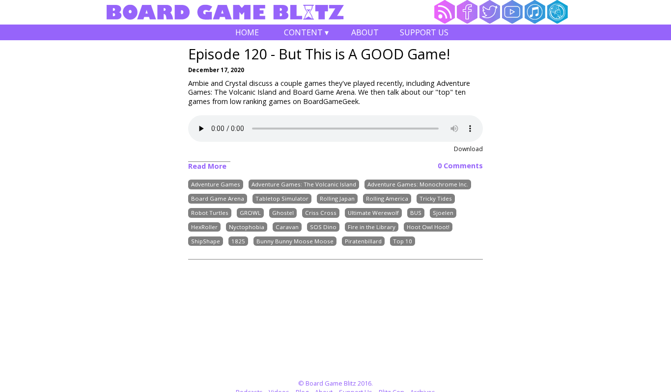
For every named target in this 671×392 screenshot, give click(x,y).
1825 (238, 241)
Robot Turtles (209, 212)
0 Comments (460, 165)
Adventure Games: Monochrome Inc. (417, 184)
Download (468, 149)
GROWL (250, 212)
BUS (415, 212)
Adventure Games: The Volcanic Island (304, 184)
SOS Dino (323, 227)
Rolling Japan (337, 198)
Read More (207, 166)
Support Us (424, 32)
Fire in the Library (371, 227)
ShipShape (205, 241)
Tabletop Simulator (281, 198)
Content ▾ (306, 33)
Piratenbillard (363, 241)
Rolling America (387, 198)
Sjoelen (443, 212)
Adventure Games (215, 184)
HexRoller (204, 227)
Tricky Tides (435, 198)
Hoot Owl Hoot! (428, 227)
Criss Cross (320, 212)
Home (247, 32)
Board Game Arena (217, 198)
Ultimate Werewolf (373, 212)
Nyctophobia (246, 227)
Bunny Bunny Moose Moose (295, 241)
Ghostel (283, 212)
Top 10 (402, 241)
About (365, 32)
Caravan (287, 227)
